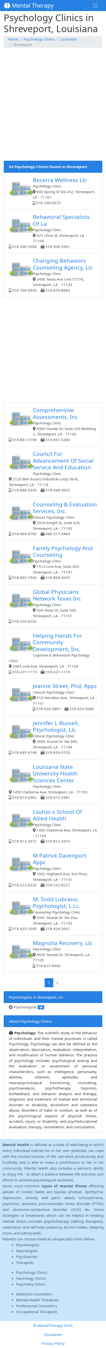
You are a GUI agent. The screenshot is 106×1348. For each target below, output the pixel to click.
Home (13, 39)
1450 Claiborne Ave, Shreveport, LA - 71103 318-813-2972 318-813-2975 (54, 826)
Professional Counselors (36, 1305)
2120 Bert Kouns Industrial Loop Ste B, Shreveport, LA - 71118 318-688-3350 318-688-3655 (51, 471)
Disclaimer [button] (53, 1334)
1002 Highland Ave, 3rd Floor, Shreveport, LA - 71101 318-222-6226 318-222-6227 (49, 870)
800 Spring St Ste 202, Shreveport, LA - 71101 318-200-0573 (64, 190)
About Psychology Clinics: (31, 1021)
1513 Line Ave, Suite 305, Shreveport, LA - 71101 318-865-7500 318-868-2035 (52, 562)
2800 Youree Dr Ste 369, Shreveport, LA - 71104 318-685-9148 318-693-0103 (45, 737)
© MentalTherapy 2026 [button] (53, 1325)
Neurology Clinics (31, 1278)
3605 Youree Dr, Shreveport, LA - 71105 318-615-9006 (62, 953)
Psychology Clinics (39, 39)
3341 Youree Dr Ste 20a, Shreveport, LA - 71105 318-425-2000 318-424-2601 (45, 913)
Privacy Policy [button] (53, 1343)
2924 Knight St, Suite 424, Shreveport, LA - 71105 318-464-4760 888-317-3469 (54, 518)
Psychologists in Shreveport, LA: (36, 997)
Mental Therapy (32, 5)
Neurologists (27, 1250)
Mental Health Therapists (37, 1299)
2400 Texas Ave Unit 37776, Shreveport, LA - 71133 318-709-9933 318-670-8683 (52, 275)
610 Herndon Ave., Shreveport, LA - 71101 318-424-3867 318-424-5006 (65, 696)
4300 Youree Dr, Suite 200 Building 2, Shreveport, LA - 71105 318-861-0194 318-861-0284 (53, 424)
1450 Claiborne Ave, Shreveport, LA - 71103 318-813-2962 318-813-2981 (49, 781)
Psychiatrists (26, 1256)
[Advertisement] (53, 108)
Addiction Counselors (34, 1293)
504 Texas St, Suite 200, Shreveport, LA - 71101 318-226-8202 (46, 606)
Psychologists (27, 1006)
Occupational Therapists (36, 1311)
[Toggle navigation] (95, 5)
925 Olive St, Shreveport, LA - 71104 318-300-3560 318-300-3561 (50, 231)
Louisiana (68, 39)
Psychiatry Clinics (30, 1284)
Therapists (25, 1262)
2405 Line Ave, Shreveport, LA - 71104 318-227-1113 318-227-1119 (49, 653)
